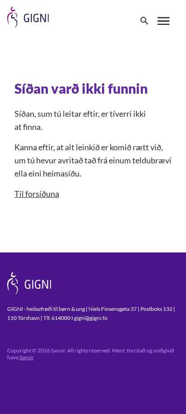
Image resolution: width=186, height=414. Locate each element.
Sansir (26, 357)
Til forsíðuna (36, 194)
